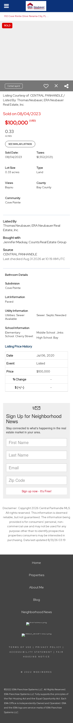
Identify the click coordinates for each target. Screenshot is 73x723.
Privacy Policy (48, 647)
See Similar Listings (20, 144)
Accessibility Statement (31, 652)
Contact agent (14, 86)
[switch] (46, 86)
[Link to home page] (36, 6)
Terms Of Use (20, 647)
